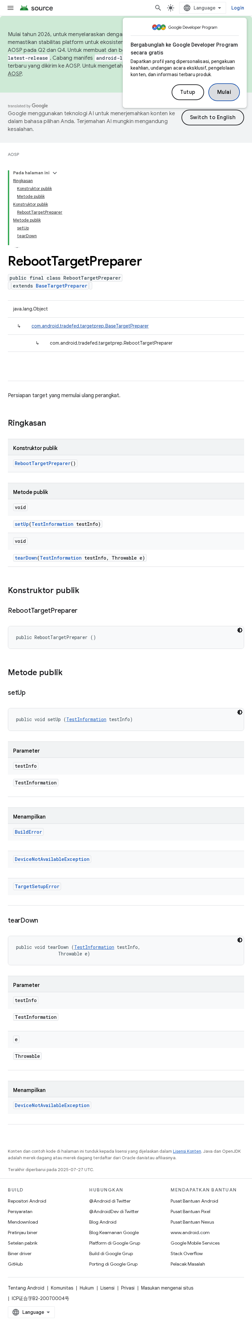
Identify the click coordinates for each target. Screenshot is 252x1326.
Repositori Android (27, 1201)
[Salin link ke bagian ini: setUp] (32, 693)
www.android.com (190, 1232)
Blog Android (102, 1222)
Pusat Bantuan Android (194, 1201)
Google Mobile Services (195, 1243)
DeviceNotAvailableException (52, 859)
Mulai (224, 92)
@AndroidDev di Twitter (114, 1211)
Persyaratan (20, 1211)
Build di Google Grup (111, 1253)
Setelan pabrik (22, 1243)
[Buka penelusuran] (158, 8)
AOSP (13, 154)
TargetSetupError (37, 886)
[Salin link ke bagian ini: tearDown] (44, 921)
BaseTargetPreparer (61, 286)
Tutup (188, 92)
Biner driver (20, 1253)
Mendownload (23, 1222)
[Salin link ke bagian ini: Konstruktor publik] (86, 591)
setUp (22, 524)
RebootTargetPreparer (43, 463)
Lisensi (107, 1288)
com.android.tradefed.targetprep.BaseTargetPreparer (90, 326)
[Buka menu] (10, 8)
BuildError (28, 832)
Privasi (128, 1288)
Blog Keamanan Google (114, 1232)
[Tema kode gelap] (240, 630)
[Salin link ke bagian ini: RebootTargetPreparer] (84, 611)
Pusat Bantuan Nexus (192, 1222)
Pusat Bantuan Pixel (190, 1211)
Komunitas (62, 1288)
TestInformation (53, 524)
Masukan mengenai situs (167, 1288)
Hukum (87, 1288)
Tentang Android (26, 1288)
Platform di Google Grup (114, 1243)
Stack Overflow (187, 1253)
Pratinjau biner (22, 1232)
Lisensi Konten (187, 1151)
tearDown (26, 558)
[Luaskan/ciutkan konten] (55, 173)
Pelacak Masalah (188, 1264)
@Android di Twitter (110, 1201)
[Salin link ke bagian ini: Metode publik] (69, 673)
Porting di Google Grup (113, 1264)
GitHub (15, 1264)
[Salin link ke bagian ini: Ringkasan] (52, 424)
